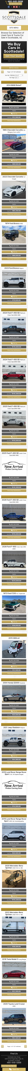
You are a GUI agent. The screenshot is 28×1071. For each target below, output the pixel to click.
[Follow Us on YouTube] (14, 7)
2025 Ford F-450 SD (14, 407)
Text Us (15, 113)
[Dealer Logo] (14, 17)
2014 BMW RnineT (14, 85)
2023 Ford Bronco (14, 268)
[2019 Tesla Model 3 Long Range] (14, 970)
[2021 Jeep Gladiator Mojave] (14, 738)
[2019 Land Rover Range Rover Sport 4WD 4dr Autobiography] (14, 832)
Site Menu (14, 28)
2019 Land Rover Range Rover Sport (14, 820)
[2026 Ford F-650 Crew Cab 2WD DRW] (14, 560)
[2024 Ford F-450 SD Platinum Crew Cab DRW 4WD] (14, 326)
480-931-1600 (15, 154)
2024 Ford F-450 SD (14, 314)
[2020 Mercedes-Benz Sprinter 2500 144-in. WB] (14, 879)
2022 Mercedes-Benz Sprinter (14, 913)
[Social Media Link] (19, 7)
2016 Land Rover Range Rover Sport (14, 773)
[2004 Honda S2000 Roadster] (14, 694)
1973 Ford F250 (14, 593)
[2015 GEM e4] (14, 649)
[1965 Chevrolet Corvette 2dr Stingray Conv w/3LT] (14, 143)
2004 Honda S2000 (14, 683)
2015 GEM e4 (14, 638)
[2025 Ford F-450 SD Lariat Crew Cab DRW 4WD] (14, 466)
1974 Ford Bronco (14, 223)
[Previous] (2, 72)
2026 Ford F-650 (14, 548)
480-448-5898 (15, 1)
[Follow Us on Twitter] (11, 7)
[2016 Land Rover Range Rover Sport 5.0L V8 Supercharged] (14, 785)
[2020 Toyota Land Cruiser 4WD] (14, 1017)
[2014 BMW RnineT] (14, 96)
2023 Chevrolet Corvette (14, 178)
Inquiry (14, 110)
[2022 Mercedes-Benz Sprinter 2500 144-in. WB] (14, 925)
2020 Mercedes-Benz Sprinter (14, 867)
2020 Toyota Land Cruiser (14, 1005)
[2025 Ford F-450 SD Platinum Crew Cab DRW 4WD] (14, 419)
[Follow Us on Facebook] (9, 7)
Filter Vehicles (15, 68)
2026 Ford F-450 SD (14, 501)
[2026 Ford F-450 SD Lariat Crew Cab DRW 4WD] (14, 513)
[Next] (25, 72)
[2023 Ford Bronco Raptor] (14, 279)
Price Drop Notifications (14, 120)
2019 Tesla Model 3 (14, 959)
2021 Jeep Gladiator (14, 727)
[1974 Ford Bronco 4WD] (14, 234)
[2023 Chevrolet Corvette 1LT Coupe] (14, 190)
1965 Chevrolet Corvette (14, 131)
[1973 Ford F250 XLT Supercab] (14, 604)
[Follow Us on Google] (17, 7)
